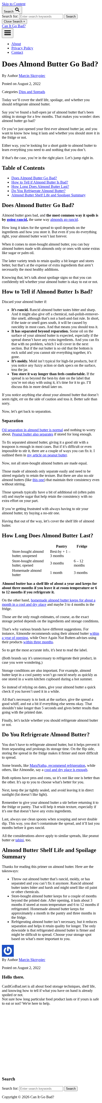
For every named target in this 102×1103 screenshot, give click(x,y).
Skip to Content (13, 4)
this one (38, 480)
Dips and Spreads (32, 92)
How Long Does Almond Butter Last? (40, 187)
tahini (19, 840)
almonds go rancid (64, 220)
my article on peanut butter (47, 455)
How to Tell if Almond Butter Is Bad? (39, 182)
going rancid (17, 220)
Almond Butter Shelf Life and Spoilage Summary (48, 195)
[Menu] (7, 33)
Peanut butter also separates (32, 434)
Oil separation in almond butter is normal (32, 430)
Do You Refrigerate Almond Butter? (38, 191)
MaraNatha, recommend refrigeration (57, 765)
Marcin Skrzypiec (32, 76)
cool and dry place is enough (65, 770)
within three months (38, 642)
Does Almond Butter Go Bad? (34, 178)
